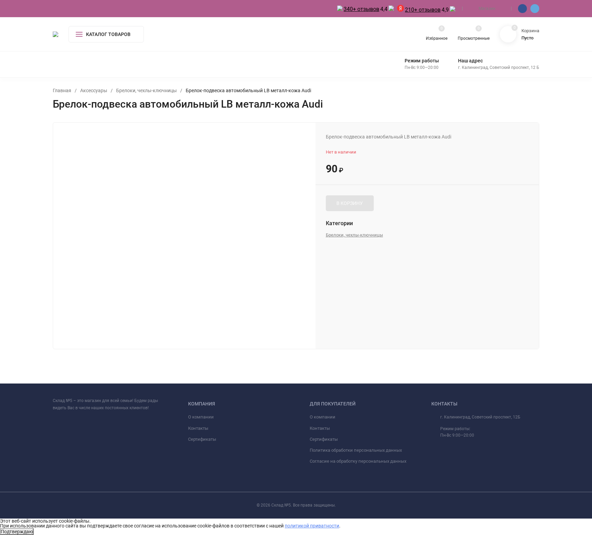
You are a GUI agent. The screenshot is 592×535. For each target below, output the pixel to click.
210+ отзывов (423, 10)
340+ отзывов (361, 9)
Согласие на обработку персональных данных (358, 461)
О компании (201, 417)
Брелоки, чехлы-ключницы (146, 90)
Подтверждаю (17, 531)
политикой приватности (312, 525)
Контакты (198, 428)
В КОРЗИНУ (349, 203)
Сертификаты (202, 439)
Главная (62, 90)
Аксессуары (93, 90)
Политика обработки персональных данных (356, 450)
